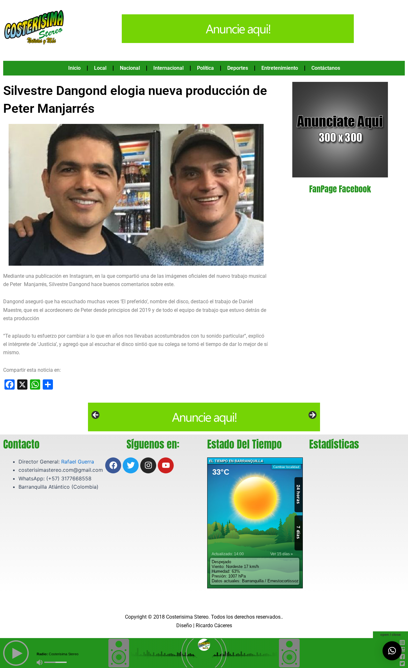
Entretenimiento (279, 68)
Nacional (130, 68)
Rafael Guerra (77, 461)
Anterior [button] (96, 415)
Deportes (237, 68)
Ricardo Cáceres (214, 625)
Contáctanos (325, 68)
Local (100, 68)
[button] (392, 650)
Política (205, 68)
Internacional (168, 68)
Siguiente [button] (312, 415)
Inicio (74, 68)
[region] (204, 417)
